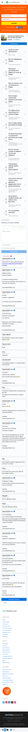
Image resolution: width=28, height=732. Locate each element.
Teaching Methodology (7, 680)
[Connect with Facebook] (19, 27)
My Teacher (5, 634)
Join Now (14, 23)
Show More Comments (14, 599)
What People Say (6, 650)
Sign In (7, 222)
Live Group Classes (6, 630)
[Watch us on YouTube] (6, 702)
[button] (25, 2)
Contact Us (4, 684)
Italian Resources (6, 632)
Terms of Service (19, 724)
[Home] (13, 3)
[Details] (25, 52)
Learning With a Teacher (8, 682)
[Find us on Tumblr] (12, 702)
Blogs (3, 660)
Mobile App (4, 636)
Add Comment (14, 251)
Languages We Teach (7, 656)
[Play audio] (6, 50)
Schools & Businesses (7, 658)
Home (3, 619)
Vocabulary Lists (6, 626)
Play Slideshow (14, 43)
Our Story (4, 645)
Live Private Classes (7, 628)
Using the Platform (6, 678)
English (13, 729)
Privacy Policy (10, 724)
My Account (5, 676)
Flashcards (4, 624)
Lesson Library (5, 621)
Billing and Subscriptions (7, 673)
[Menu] (2, 2)
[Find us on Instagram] (15, 702)
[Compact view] (2, 730)
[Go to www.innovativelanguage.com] (14, 714)
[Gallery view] (7, 730)
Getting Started (5, 671)
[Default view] (5, 730)
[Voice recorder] (6, 53)
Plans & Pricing (5, 652)
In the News (5, 654)
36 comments (16, 39)
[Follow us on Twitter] (3, 702)
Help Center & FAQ (6, 669)
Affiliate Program (6, 662)
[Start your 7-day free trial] (6, 691)
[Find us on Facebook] (9, 702)
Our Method (5, 643)
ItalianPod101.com (18, 718)
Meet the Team (5, 647)
